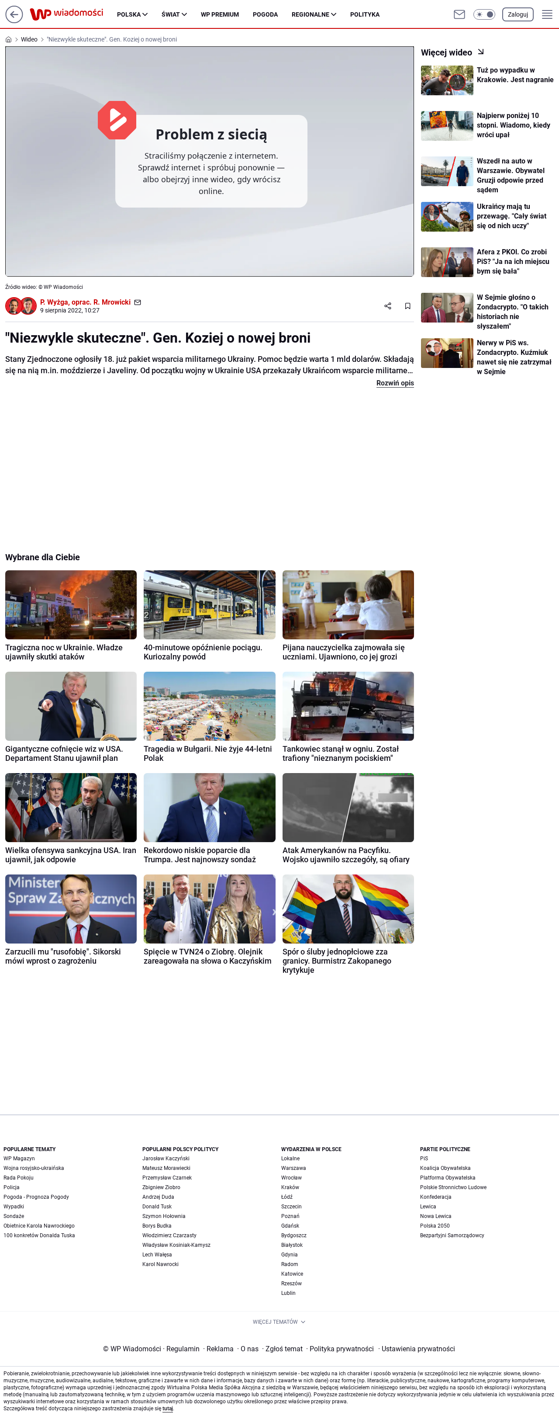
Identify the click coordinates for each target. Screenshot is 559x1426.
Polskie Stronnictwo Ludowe (453, 1187)
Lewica (428, 1207)
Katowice (292, 1274)
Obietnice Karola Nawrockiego (39, 1226)
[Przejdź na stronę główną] (14, 21)
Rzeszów (291, 1283)
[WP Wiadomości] (73, 14)
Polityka (365, 14)
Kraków (290, 1187)
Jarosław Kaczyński (166, 1158)
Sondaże (13, 1216)
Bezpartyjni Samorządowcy (452, 1235)
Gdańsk (290, 1226)
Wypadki (13, 1207)
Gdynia (289, 1255)
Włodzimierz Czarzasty (169, 1235)
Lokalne (290, 1158)
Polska (129, 14)
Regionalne (310, 14)
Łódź (287, 1197)
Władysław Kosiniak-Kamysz (176, 1245)
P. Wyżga (54, 302)
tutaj (167, 1408)
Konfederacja (436, 1197)
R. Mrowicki (112, 302)
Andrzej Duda (158, 1197)
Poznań (290, 1216)
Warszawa (293, 1168)
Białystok (292, 1245)
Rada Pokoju (18, 1178)
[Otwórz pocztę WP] (459, 14)
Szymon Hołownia (164, 1216)
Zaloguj (518, 14)
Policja (11, 1187)
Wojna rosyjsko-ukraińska (33, 1168)
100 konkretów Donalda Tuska (39, 1235)
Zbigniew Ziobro (161, 1187)
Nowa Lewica (436, 1216)
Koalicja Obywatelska (445, 1168)
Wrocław (291, 1178)
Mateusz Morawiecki (166, 1168)
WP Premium (220, 14)
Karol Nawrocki (160, 1264)
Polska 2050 (435, 1226)
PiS (424, 1158)
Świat (171, 14)
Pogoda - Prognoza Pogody (36, 1197)
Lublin (288, 1293)
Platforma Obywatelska (448, 1178)
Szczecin (291, 1207)
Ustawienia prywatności (416, 1349)
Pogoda (265, 14)
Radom (289, 1264)
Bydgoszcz (294, 1235)
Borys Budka (157, 1226)
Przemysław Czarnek (167, 1178)
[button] (484, 14)
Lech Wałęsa (157, 1255)
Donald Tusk (157, 1207)
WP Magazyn (19, 1158)
